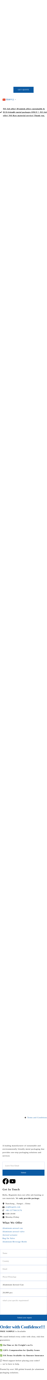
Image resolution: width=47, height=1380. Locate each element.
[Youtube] (12, 1181)
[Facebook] (6, 1181)
